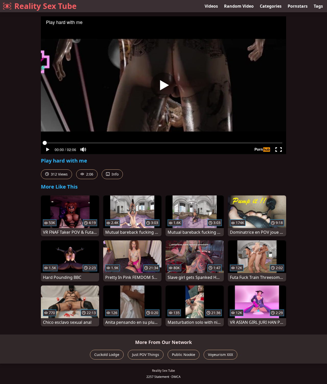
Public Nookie (183, 354)
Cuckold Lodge (106, 354)
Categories (271, 6)
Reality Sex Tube (45, 6)
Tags (318, 6)
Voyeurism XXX (220, 354)
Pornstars (298, 6)
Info (115, 174)
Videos (211, 6)
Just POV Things (145, 354)
